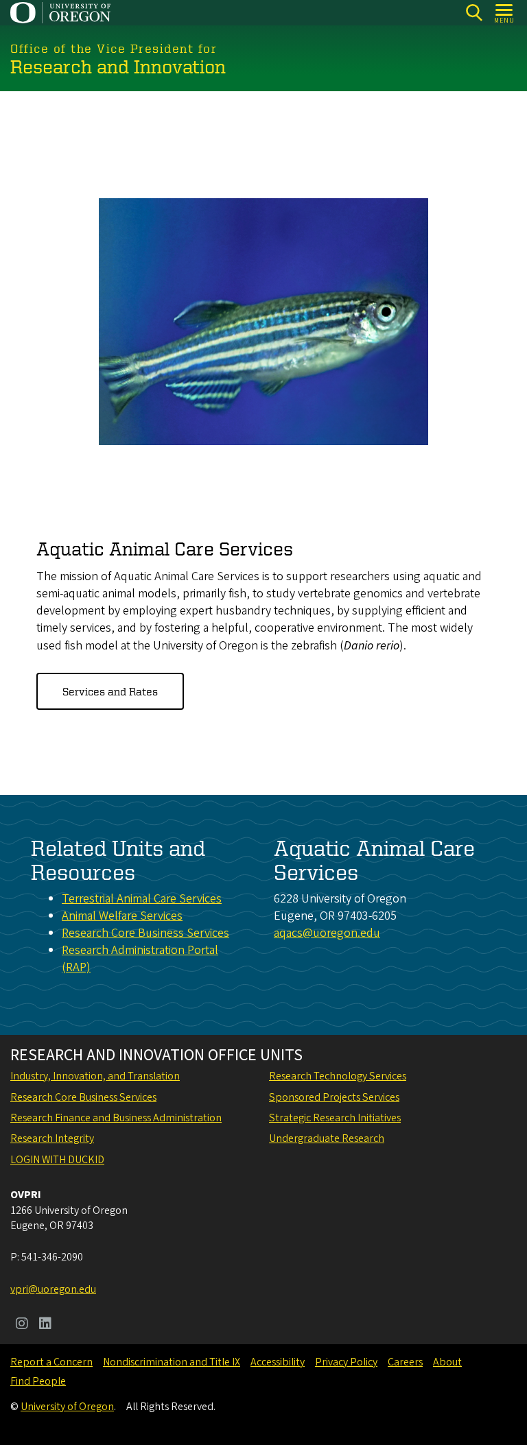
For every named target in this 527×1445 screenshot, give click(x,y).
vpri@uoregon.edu (53, 1289)
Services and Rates (110, 691)
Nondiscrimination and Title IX (171, 1362)
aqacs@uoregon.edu (327, 933)
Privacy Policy (346, 1362)
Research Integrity (52, 1138)
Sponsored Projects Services (334, 1097)
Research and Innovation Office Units (156, 1055)
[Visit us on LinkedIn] (45, 1325)
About (447, 1362)
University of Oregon (67, 1406)
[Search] (473, 12)
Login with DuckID (57, 1159)
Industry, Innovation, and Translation (95, 1076)
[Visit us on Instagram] (22, 1325)
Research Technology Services (337, 1076)
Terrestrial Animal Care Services (142, 898)
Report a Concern (51, 1362)
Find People (38, 1381)
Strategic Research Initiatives (335, 1117)
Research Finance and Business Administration (116, 1117)
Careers (405, 1362)
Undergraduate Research (326, 1138)
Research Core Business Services (145, 933)
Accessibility (277, 1362)
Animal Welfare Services (122, 915)
